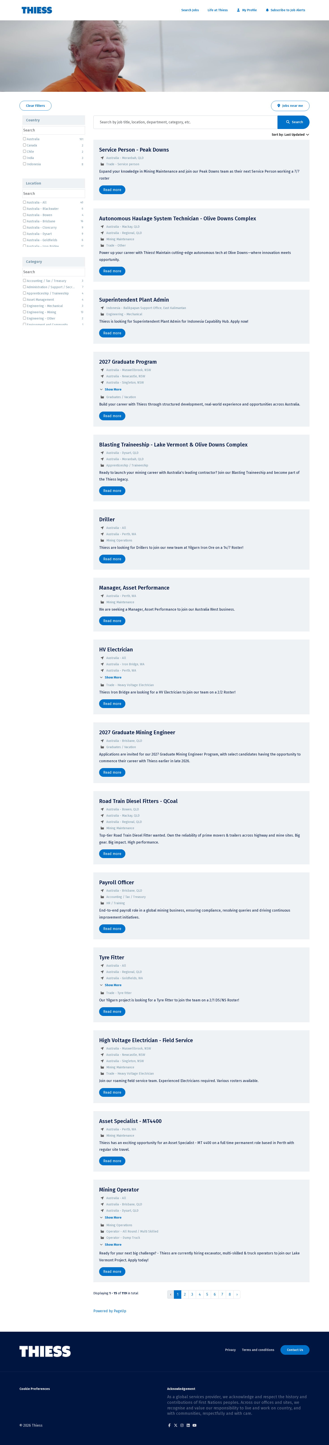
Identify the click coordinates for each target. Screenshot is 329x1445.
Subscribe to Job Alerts (287, 10)
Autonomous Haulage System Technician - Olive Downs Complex (177, 218)
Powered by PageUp (109, 1311)
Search (297, 122)
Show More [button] (113, 389)
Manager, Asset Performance (134, 588)
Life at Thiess (218, 10)
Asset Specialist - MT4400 (130, 1121)
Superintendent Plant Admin (134, 300)
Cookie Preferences (34, 1389)
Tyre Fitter (111, 957)
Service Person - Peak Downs (134, 150)
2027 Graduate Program (128, 362)
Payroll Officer (116, 882)
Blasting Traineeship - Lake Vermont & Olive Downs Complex (173, 445)
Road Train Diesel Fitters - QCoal (138, 801)
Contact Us (295, 1350)
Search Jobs (190, 10)
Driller (107, 519)
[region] (201, 722)
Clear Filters (35, 106)
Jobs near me (292, 106)
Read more (112, 190)
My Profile (249, 10)
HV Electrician (116, 649)
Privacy (230, 1350)
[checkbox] (24, 280)
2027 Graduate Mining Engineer (137, 732)
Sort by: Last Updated (289, 135)
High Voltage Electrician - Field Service (146, 1040)
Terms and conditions (258, 1350)
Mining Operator (119, 1190)
